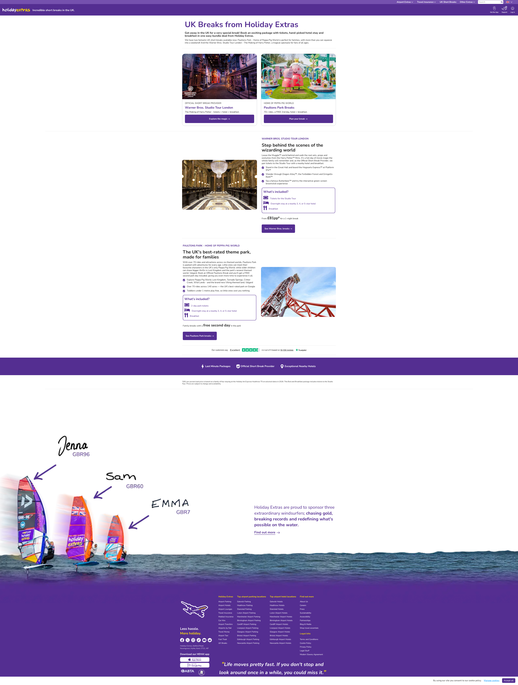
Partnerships (305, 620)
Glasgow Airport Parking (247, 632)
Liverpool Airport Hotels (280, 628)
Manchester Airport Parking (248, 616)
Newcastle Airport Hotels (280, 643)
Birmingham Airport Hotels (281, 620)
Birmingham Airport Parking (249, 620)
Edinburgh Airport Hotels (280, 639)
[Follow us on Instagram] (193, 640)
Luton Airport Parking (246, 613)
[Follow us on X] (188, 640)
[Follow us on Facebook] (182, 640)
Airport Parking (224, 601)
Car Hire (221, 620)
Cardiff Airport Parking (246, 624)
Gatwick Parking (244, 601)
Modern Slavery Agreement (311, 654)
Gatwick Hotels (276, 601)
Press (302, 609)
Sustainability (305, 613)
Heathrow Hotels (277, 605)
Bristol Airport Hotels (279, 635)
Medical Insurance (225, 616)
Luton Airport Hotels (278, 613)
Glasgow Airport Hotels (280, 632)
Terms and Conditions (309, 639)
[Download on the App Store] (194, 659)
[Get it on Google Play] (194, 665)
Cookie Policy (305, 643)
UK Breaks (222, 643)
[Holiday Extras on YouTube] (204, 640)
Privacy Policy (305, 647)
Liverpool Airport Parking (247, 628)
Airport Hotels (224, 605)
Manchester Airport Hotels (281, 616)
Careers (303, 605)
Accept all (509, 680)
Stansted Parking (244, 609)
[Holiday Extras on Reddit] (210, 640)
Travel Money (224, 632)
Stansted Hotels (277, 609)
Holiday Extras (16, 10)
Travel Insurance (225, 613)
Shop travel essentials (309, 628)
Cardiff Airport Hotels (279, 624)
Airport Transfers (225, 624)
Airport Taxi (223, 635)
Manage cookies (491, 680)
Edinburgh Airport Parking (248, 639)
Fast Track (222, 639)
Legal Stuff (304, 650)
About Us (304, 601)
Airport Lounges (225, 609)
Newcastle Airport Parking (248, 643)
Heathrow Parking (245, 605)
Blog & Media (305, 624)
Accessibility (305, 616)
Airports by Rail (224, 628)
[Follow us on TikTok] (199, 640)
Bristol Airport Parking (246, 635)
